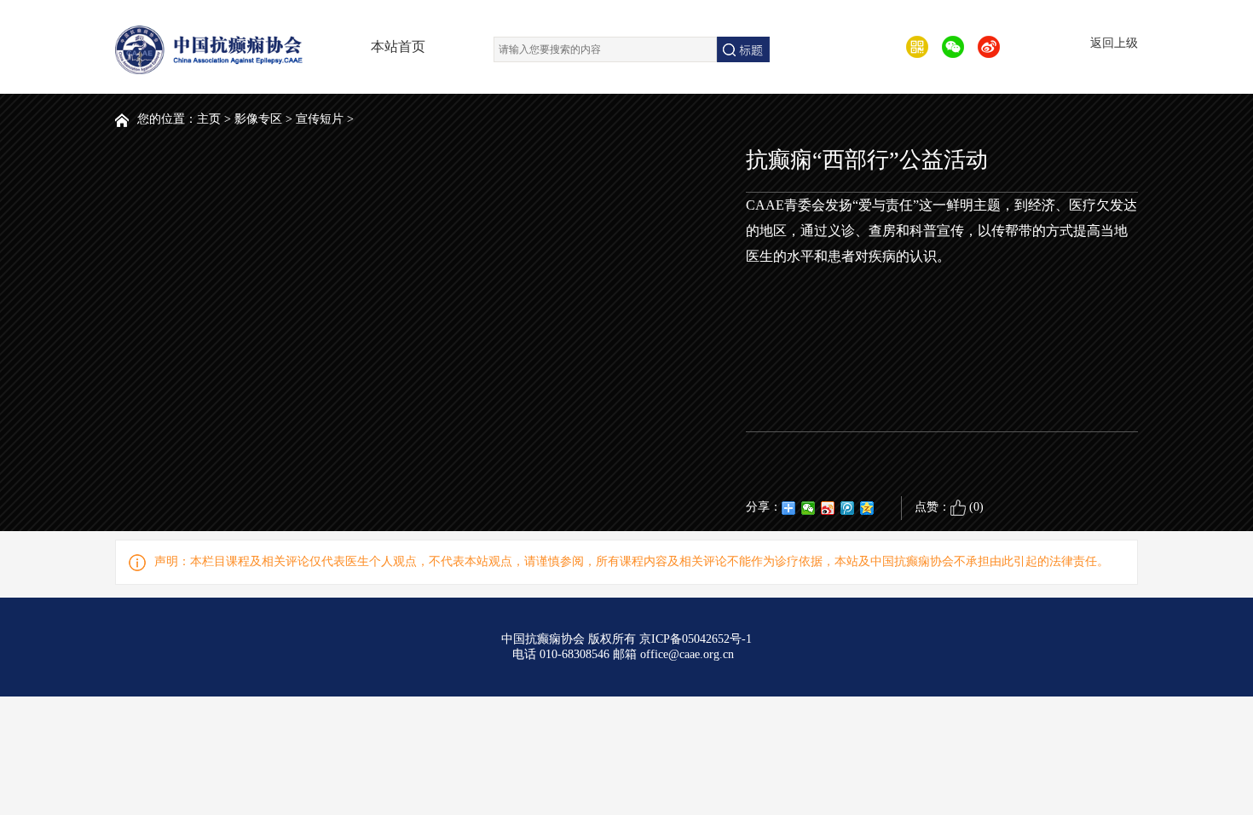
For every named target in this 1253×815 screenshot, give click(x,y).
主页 (209, 119)
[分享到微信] (808, 508)
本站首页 (398, 46)
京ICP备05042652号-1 (695, 639)
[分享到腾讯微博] (847, 508)
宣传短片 (320, 119)
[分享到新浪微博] (828, 508)
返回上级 (1114, 43)
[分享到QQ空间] (867, 508)
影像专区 (258, 119)
